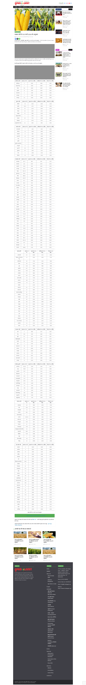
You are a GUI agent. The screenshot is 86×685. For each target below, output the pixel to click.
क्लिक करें (34, 519)
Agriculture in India (52, 584)
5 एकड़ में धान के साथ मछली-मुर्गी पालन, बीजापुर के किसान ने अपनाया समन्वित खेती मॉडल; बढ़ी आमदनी (67, 55)
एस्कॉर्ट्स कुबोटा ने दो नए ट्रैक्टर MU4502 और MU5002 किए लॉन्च (66, 32)
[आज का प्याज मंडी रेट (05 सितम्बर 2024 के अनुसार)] (20, 548)
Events (48, 649)
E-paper (48, 586)
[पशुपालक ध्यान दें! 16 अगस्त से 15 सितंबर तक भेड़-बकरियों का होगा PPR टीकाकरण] (59, 67)
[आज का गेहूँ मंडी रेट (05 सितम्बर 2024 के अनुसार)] (49, 548)
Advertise (49, 666)
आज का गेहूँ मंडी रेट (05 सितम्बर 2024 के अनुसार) (48, 557)
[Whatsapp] (19, 39)
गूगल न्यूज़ (50, 524)
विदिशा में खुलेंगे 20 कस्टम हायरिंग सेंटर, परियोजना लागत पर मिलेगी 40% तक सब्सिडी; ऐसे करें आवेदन (67, 22)
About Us (49, 574)
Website (49, 668)
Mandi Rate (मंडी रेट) (52, 617)
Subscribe (49, 651)
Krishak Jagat (31, 36)
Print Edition (50, 670)
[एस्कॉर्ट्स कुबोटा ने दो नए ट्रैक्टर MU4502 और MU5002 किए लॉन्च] (59, 34)
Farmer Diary (50, 673)
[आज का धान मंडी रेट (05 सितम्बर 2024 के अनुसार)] (34, 548)
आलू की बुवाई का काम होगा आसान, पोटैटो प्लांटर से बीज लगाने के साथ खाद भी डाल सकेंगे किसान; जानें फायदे (67, 41)
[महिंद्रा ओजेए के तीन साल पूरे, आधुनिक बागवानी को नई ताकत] (59, 15)
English (60, 2)
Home (48, 569)
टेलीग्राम (16, 525)
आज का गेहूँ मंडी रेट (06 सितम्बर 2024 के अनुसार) (19, 541)
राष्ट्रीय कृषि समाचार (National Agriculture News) (52, 592)
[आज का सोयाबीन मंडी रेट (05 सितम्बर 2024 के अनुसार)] (34, 532)
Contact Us (49, 675)
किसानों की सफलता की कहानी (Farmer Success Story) (52, 636)
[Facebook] (15, 39)
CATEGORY (49, 589)
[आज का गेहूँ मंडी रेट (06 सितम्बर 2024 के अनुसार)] (20, 532)
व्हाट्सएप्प (20, 525)
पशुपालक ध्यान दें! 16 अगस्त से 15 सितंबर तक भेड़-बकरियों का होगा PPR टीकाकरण (67, 65)
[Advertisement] (35, 51)
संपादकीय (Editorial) (52, 646)
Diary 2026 (50, 663)
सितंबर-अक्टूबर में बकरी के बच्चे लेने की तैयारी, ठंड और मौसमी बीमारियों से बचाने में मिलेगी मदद (67, 75)
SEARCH (48, 571)
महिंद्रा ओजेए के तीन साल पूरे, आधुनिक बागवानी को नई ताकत (67, 13)
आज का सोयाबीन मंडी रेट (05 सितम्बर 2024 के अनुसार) (34, 541)
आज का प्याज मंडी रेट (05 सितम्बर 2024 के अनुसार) (19, 557)
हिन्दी (62, 2)
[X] (17, 39)
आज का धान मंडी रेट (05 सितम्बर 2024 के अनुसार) (33, 557)
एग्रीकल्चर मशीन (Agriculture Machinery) (51, 630)
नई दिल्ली (27, 36)
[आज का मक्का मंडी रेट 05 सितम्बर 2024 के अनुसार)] (49, 532)
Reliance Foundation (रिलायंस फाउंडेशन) (52, 642)
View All (70, 9)
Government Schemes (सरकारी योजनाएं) (51, 625)
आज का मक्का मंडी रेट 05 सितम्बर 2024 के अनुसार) (48, 541)
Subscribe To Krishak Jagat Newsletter (51, 655)
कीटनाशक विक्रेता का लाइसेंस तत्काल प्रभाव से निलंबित (35, 515)
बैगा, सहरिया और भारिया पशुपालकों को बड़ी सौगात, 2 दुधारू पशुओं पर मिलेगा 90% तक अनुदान (67, 85)
